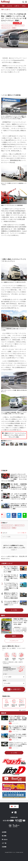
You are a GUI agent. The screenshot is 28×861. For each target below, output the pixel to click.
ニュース (9, 6)
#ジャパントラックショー (7, 25)
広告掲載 (4, 846)
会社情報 (4, 832)
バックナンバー (14, 640)
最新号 (14, 636)
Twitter (12, 812)
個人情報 (4, 835)
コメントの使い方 (22, 532)
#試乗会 (14, 27)
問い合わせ (4, 839)
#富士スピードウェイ (19, 25)
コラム (23, 6)
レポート (17, 6)
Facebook (15, 812)
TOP (3, 6)
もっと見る (14, 610)
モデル (4, 680)
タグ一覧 (4, 843)
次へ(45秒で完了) (14, 689)
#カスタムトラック (6, 27)
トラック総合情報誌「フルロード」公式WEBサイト (5, 2)
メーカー (5, 674)
